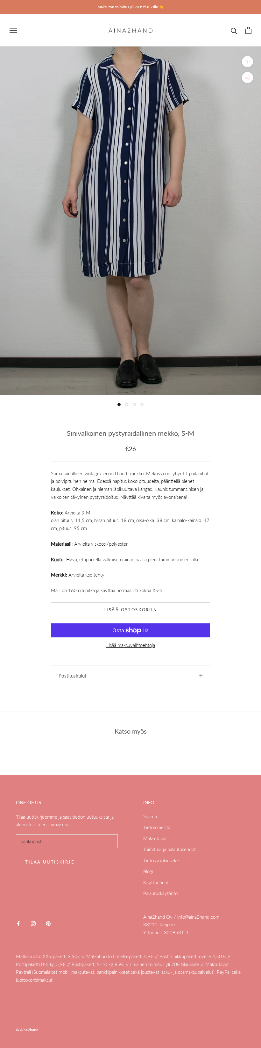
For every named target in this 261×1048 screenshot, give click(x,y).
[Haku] (234, 30)
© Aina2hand (27, 1029)
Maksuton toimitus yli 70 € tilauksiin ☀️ (130, 6)
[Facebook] (18, 923)
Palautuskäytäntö (160, 893)
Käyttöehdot (156, 882)
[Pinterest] (48, 923)
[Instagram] (33, 923)
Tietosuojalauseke (161, 860)
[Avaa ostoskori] (248, 30)
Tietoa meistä (156, 827)
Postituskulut (72, 675)
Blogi (148, 871)
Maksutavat (155, 838)
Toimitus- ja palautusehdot (169, 849)
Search (150, 816)
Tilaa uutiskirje (50, 862)
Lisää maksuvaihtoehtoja (130, 645)
